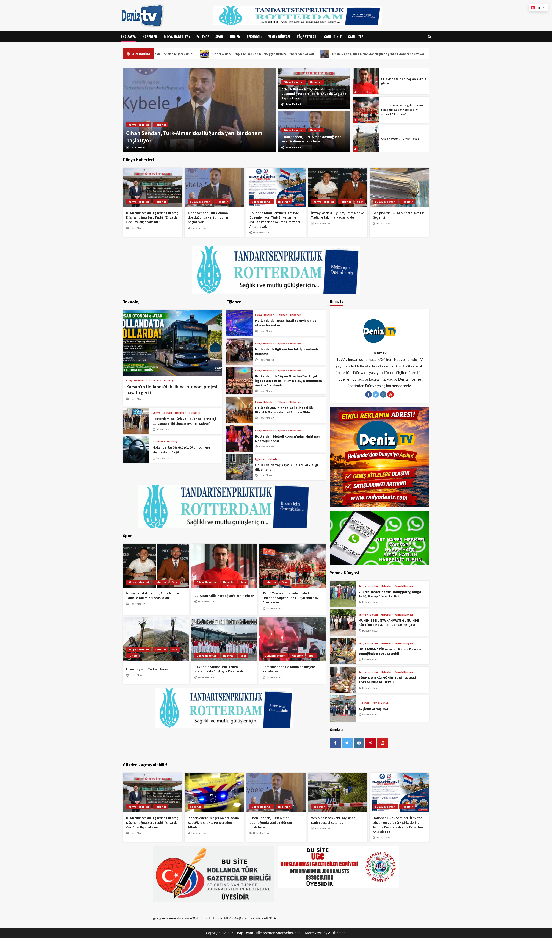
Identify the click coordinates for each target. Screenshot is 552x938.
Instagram (383, 394)
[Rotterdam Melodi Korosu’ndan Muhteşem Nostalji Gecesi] (239, 438)
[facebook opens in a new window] (335, 743)
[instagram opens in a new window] (359, 743)
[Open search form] (429, 36)
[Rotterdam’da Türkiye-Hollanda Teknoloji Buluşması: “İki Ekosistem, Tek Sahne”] (136, 421)
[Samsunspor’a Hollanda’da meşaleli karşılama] (292, 639)
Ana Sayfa (128, 36)
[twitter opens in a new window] (347, 743)
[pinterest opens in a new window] (370, 743)
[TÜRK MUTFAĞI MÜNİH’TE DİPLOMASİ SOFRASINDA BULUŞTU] (343, 680)
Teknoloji (254, 36)
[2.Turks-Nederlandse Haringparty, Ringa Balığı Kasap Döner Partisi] (343, 594)
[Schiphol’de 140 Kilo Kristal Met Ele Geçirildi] (399, 187)
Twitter (376, 394)
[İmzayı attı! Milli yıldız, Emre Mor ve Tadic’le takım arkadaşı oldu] (337, 187)
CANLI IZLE (355, 36)
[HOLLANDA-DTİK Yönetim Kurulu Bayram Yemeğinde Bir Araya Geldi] (343, 651)
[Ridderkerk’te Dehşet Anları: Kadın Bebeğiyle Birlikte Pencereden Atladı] (214, 792)
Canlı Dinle (333, 36)
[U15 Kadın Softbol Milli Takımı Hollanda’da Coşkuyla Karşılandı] (366, 138)
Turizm (235, 36)
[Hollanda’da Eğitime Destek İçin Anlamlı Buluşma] (239, 351)
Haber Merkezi (293, 104)
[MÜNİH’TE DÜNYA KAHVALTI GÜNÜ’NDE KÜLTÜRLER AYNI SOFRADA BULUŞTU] (343, 622)
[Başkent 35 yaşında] (343, 708)
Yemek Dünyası (279, 36)
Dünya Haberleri (177, 36)
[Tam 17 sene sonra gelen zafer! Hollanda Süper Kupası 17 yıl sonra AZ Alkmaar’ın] (366, 81)
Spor (219, 36)
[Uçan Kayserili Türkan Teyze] (366, 110)
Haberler (149, 36)
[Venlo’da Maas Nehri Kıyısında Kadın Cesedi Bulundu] (337, 792)
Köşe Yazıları (307, 36)
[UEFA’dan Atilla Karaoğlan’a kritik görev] (224, 566)
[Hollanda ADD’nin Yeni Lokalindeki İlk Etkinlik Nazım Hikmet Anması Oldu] (239, 410)
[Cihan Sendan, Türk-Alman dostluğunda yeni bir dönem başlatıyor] (214, 187)
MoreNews (314, 932)
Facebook (368, 394)
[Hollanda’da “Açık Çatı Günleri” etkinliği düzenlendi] (239, 467)
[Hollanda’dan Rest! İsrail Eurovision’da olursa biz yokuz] (239, 323)
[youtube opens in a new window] (382, 743)
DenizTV (379, 352)
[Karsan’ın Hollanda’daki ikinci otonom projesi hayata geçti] (172, 343)
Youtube (390, 394)
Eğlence (202, 36)
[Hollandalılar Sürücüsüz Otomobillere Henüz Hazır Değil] (136, 449)
